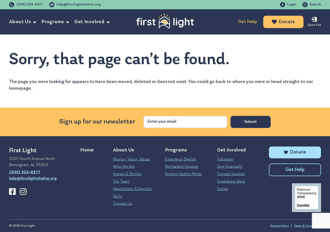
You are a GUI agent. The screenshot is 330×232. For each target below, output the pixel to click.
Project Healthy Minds (183, 174)
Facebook (12, 191)
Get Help (247, 21)
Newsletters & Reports (132, 189)
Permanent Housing (181, 167)
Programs (52, 21)
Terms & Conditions (307, 225)
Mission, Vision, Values (131, 159)
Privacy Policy (279, 225)
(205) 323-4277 (29, 4)
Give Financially (229, 167)
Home (87, 150)
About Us (20, 21)
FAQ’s (117, 196)
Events (222, 189)
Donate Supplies (231, 174)
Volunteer (225, 159)
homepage (20, 88)
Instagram (23, 191)
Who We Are (124, 167)
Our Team (121, 181)
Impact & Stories (127, 174)
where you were (248, 81)
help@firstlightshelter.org (78, 4)
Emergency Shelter (180, 159)
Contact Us (122, 204)
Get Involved (89, 21)
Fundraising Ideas (231, 181)
